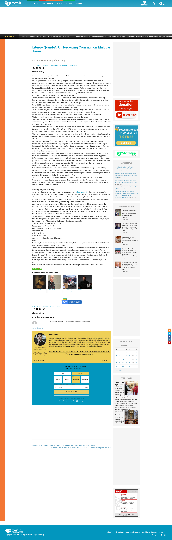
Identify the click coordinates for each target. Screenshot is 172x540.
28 (123, 366)
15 (126, 359)
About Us (110, 532)
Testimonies (73, 65)
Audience (121, 532)
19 (116, 363)
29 (126, 366)
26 (116, 366)
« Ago (116, 370)
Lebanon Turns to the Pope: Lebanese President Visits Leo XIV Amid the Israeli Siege (126, 175)
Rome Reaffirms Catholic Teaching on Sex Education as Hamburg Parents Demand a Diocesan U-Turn (125, 169)
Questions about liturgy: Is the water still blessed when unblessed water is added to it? (130, 239)
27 (119, 366)
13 (119, 359)
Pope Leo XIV (33, 3)
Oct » (120, 370)
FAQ (115, 532)
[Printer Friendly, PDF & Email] (37, 269)
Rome (43, 3)
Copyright (154, 532)
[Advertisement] (86, 20)
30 (129, 366)
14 (123, 359)
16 (129, 359)
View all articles (37, 328)
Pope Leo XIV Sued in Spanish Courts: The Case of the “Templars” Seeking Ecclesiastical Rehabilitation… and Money (129, 252)
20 (119, 363)
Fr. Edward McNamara (59, 65)
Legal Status (146, 532)
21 (123, 363)
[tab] (120, 491)
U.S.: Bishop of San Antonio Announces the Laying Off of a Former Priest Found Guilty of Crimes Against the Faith (130, 227)
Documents (68, 3)
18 (136, 359)
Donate (79, 3)
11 (136, 356)
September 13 (82, 192)
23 (129, 363)
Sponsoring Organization (133, 532)
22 (126, 363)
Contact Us (161, 532)
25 (136, 363)
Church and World (54, 3)
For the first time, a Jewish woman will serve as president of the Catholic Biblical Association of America (129, 213)
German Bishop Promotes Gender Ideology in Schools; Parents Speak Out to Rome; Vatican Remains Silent (129, 266)
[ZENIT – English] (16, 3)
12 (116, 359)
